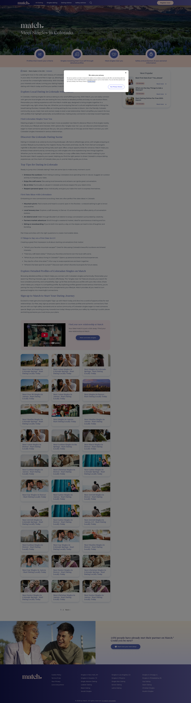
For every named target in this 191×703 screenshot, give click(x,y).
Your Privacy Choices (116, 86)
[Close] (126, 73)
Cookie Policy (91, 81)
